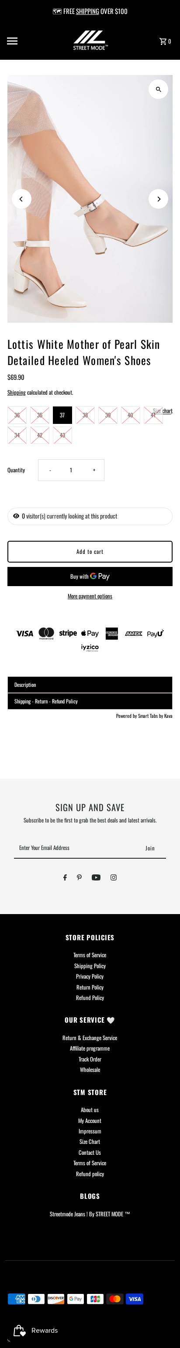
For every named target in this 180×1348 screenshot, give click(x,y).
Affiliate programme (90, 1048)
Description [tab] (25, 684)
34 (17, 435)
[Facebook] (65, 878)
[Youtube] (96, 878)
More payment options (90, 596)
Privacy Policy (90, 976)
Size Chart (90, 1141)
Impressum (90, 1131)
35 (39, 415)
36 (17, 415)
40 (130, 415)
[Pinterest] (79, 878)
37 (62, 415)
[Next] (158, 199)
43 (62, 435)
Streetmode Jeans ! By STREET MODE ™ (90, 1214)
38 (85, 415)
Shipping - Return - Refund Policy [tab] (46, 701)
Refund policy (90, 1174)
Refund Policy (90, 997)
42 (39, 435)
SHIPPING (87, 11)
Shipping (16, 392)
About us (90, 1110)
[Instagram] (114, 878)
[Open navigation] (24, 41)
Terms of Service (89, 955)
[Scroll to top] (161, 1325)
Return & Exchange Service (89, 1038)
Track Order (90, 1059)
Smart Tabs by (151, 715)
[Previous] (21, 199)
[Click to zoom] (158, 89)
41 (153, 415)
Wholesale (90, 1069)
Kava (168, 715)
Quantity (16, 470)
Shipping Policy (90, 966)
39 (108, 415)
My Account (89, 1120)
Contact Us (90, 1152)
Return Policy (90, 987)
